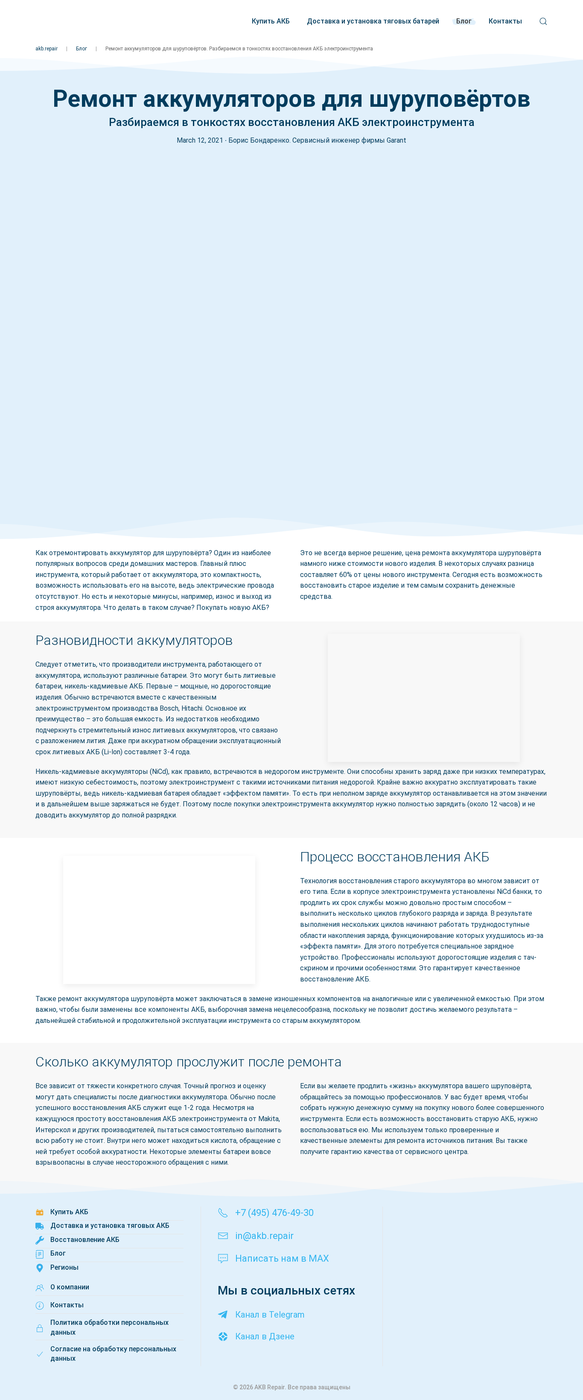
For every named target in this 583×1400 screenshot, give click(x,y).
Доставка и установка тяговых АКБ (109, 1225)
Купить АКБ (271, 21)
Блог (464, 21)
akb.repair (46, 49)
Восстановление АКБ (85, 1240)
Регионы (64, 1267)
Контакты (505, 21)
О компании (69, 1287)
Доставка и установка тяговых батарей (373, 21)
